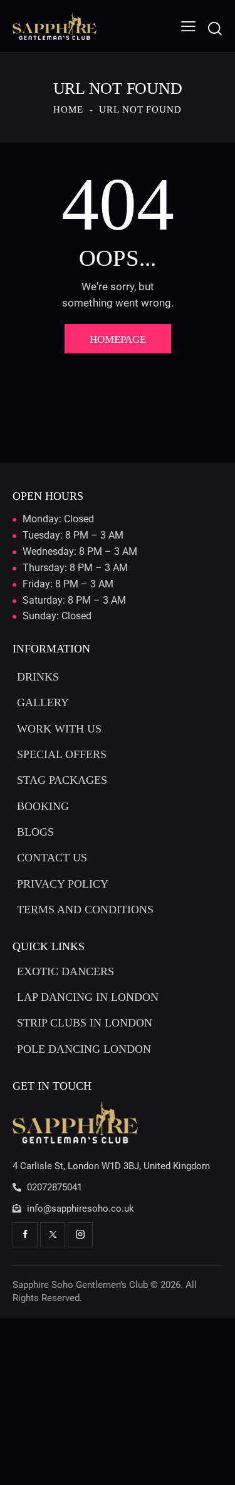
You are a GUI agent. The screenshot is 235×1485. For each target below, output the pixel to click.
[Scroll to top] (214, 1464)
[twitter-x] (52, 1234)
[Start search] (215, 28)
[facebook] (25, 1234)
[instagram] (80, 1234)
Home (68, 109)
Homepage (118, 339)
